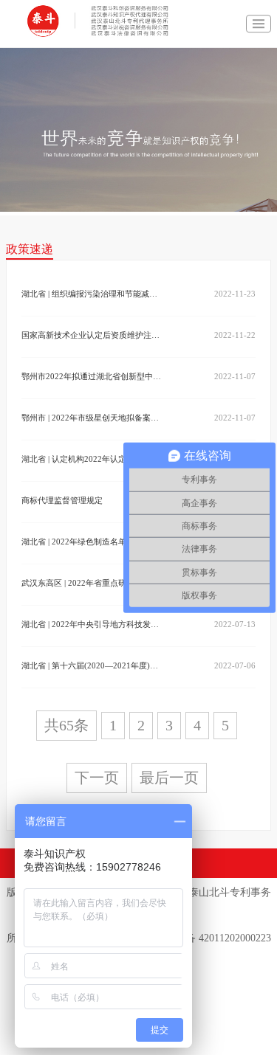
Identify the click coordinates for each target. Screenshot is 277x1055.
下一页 (97, 777)
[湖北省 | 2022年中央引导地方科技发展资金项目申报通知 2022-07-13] (92, 639)
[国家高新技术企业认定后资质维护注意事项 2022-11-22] (92, 350)
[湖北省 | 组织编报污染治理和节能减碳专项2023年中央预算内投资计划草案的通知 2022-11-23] (92, 309)
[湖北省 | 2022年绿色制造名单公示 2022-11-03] (92, 557)
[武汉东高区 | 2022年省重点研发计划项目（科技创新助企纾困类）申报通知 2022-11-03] (92, 598)
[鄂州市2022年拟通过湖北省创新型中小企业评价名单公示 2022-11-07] (92, 391)
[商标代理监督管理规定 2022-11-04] (92, 515)
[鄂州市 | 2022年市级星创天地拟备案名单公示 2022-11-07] (92, 433)
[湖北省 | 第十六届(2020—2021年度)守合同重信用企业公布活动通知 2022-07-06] (92, 681)
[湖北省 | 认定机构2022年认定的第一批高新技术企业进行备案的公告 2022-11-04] (92, 474)
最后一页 (169, 777)
